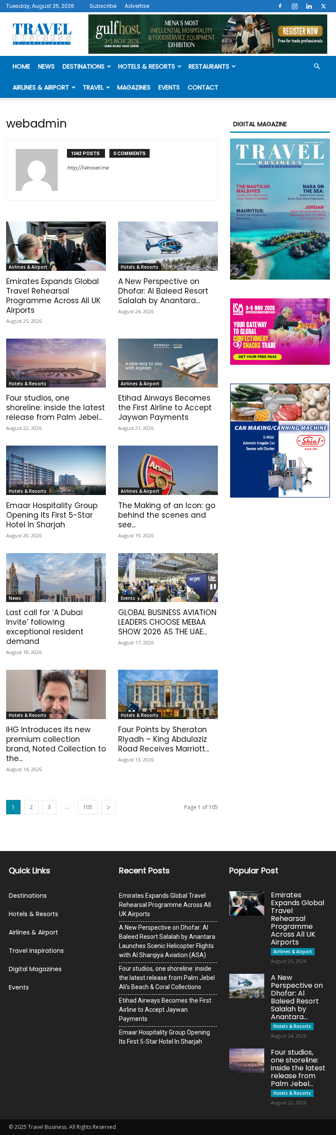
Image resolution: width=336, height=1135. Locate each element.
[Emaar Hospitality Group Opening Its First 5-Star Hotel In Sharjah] (56, 470)
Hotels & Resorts (146, 66)
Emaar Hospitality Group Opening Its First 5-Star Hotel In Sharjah (52, 515)
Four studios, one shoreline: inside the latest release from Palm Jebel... (55, 407)
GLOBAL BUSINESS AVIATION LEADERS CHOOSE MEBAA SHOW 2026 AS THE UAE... (167, 622)
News (46, 66)
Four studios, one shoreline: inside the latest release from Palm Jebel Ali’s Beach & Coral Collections (167, 977)
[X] (323, 6)
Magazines (133, 87)
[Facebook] (280, 6)
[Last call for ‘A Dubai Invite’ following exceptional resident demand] (56, 577)
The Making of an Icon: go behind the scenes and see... (166, 515)
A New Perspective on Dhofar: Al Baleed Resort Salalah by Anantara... (163, 291)
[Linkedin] (308, 6)
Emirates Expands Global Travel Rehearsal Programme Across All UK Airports (53, 295)
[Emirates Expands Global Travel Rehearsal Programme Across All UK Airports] (56, 246)
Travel (93, 87)
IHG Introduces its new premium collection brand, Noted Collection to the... (56, 744)
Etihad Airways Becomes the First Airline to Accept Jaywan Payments (165, 407)
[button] (316, 66)
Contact (203, 87)
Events (169, 87)
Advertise (137, 6)
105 (87, 807)
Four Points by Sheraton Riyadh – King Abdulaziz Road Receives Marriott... (163, 739)
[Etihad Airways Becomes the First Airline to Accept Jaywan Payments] (168, 363)
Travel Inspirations (36, 950)
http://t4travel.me (88, 167)
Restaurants (209, 66)
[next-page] (108, 807)
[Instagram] (294, 6)
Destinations (84, 66)
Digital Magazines (35, 969)
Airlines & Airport (41, 87)
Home (21, 66)
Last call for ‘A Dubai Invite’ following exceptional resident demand (45, 627)
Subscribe (103, 6)
